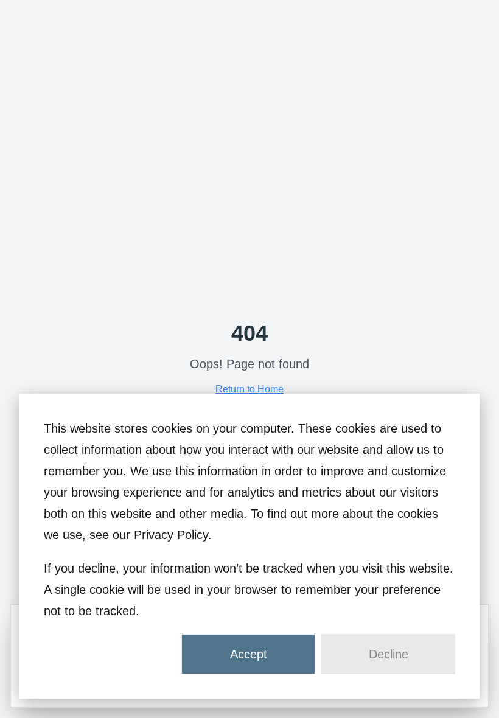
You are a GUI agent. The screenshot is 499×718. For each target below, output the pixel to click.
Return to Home (249, 389)
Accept (248, 654)
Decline (388, 654)
